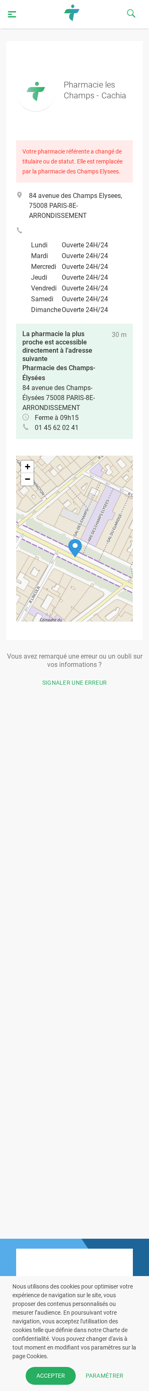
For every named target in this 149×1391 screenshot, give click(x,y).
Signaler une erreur (74, 682)
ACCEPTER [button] (50, 1375)
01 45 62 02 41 (57, 428)
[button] (75, 548)
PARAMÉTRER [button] (105, 1375)
